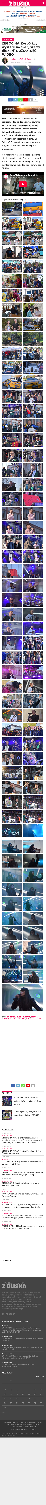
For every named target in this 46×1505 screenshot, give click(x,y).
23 (41, 1399)
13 (23, 1394)
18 (11, 1399)
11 (11, 1394)
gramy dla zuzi (14, 1017)
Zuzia (22, 1019)
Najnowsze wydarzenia (15, 1321)
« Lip (3, 1412)
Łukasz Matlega (33, 1019)
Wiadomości (17, 1427)
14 (29, 1394)
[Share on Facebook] (10, 99)
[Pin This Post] (25, 99)
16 (41, 1394)
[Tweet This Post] (15, 99)
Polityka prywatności (19, 1429)
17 (5, 1399)
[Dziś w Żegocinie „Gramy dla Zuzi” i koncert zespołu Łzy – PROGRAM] (7, 1115)
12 (17, 1394)
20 (23, 1399)
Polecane (25, 1017)
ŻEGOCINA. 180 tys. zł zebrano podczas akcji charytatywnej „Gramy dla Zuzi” (28, 1101)
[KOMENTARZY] (35, 99)
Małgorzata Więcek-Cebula (21, 59)
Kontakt (34, 1429)
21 (29, 1399)
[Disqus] (23, 1053)
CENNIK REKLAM (30, 1427)
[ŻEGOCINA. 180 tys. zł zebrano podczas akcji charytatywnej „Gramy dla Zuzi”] (7, 1101)
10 (5, 1394)
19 (17, 1399)
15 (35, 1394)
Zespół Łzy (15, 1019)
